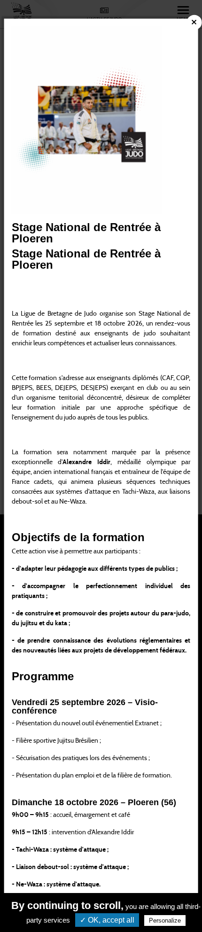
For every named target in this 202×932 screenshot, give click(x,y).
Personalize (165, 920)
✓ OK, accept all (107, 920)
